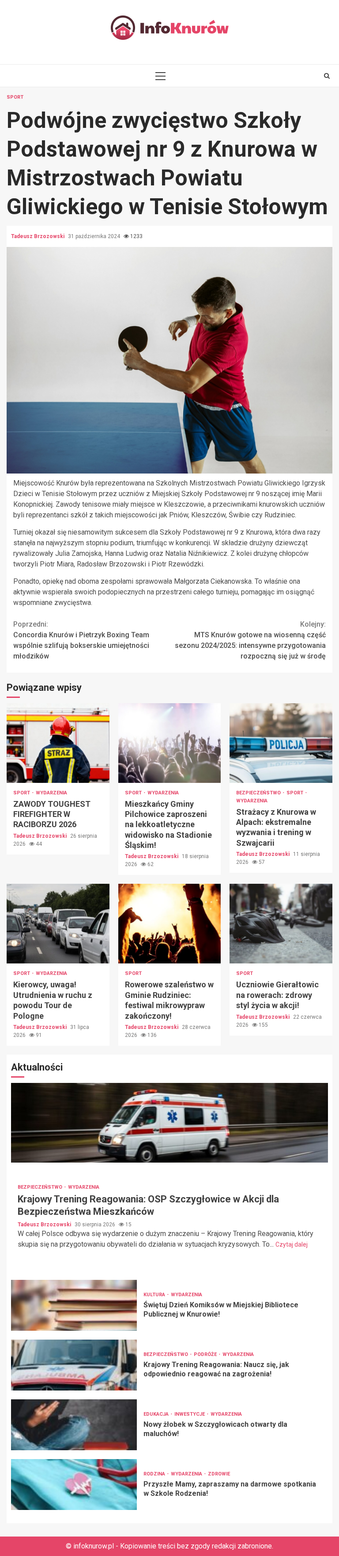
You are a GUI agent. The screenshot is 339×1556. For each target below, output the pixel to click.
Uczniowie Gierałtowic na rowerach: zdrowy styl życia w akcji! (281, 923)
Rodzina (154, 1473)
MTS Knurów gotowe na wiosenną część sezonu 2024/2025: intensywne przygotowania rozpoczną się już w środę (250, 640)
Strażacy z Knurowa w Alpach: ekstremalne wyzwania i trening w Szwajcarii (281, 743)
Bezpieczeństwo (259, 792)
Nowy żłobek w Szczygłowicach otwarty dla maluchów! (74, 1424)
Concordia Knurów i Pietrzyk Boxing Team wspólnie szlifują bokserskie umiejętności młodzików (81, 640)
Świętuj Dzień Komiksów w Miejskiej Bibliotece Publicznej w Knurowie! (74, 1305)
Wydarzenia (51, 792)
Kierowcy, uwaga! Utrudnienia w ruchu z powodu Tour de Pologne (58, 923)
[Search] (326, 75)
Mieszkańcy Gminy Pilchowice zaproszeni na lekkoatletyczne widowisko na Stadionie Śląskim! (169, 743)
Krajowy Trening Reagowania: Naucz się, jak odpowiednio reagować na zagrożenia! (74, 1365)
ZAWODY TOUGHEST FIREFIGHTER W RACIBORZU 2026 (58, 743)
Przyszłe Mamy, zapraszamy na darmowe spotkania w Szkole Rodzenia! (74, 1484)
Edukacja (156, 1414)
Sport (15, 97)
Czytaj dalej (291, 1244)
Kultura (154, 1294)
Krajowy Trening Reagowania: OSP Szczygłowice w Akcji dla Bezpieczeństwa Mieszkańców (169, 1123)
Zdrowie (219, 1473)
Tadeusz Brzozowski (38, 236)
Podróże (206, 1354)
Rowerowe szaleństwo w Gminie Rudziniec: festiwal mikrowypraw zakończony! (169, 923)
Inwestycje (190, 1414)
